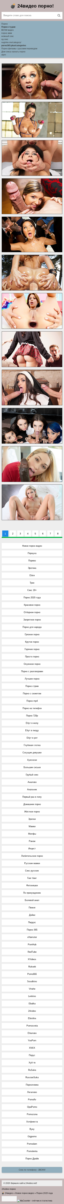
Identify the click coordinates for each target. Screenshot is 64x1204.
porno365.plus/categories (13, 45)
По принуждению (32, 893)
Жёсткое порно (32, 811)
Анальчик (32, 789)
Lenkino (32, 996)
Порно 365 (32, 929)
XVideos (32, 959)
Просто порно (32, 656)
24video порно (9, 1189)
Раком (32, 841)
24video (32, 1011)
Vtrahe (32, 989)
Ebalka (32, 1003)
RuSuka (32, 1070)
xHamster (32, 937)
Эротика (32, 568)
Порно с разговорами (32, 671)
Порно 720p (32, 715)
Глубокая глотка (32, 745)
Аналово (32, 782)
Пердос (32, 922)
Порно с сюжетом (32, 693)
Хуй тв (32, 1062)
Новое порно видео (32, 546)
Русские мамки (32, 863)
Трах (32, 582)
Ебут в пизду (32, 730)
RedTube (32, 952)
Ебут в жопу (32, 723)
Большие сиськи (32, 767)
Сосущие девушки (32, 752)
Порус (32, 1055)
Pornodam (32, 1144)
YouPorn (32, 1040)
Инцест (32, 848)
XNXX (32, 1048)
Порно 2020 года (32, 597)
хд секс (4, 39)
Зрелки (32, 819)
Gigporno (32, 1136)
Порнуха (32, 553)
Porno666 (32, 974)
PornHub (32, 944)
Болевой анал (32, 900)
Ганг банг (32, 878)
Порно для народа (32, 627)
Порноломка (32, 1084)
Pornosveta (32, 1025)
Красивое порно (32, 605)
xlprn (3, 55)
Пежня (32, 907)
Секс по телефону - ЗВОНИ (32, 1170)
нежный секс (7, 36)
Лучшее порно (32, 678)
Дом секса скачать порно (13, 51)
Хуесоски (32, 760)
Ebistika (32, 1018)
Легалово (32, 1092)
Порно (4, 24)
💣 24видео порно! (32, 6)
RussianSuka (32, 1077)
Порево (32, 560)
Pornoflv (32, 1099)
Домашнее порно (32, 804)
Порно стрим (32, 686)
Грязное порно (32, 634)
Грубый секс (32, 774)
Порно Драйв (32, 1158)
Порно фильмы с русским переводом (19, 48)
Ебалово (32, 1033)
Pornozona (32, 1114)
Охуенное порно (32, 664)
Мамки (32, 826)
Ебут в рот (32, 738)
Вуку (32, 1129)
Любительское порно (32, 856)
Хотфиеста (32, 1121)
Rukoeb (32, 966)
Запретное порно (32, 619)
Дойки (32, 915)
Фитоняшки (32, 885)
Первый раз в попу (32, 797)
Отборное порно (32, 612)
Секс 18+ (32, 590)
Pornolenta (32, 1151)
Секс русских (32, 870)
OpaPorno (32, 1107)
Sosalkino (32, 981)
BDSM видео (7, 30)
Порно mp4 (32, 701)
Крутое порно (32, 642)
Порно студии (8, 27)
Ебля (32, 575)
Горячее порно (32, 649)
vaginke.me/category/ (11, 42)
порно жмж (6, 33)
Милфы (32, 833)
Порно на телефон (32, 708)
